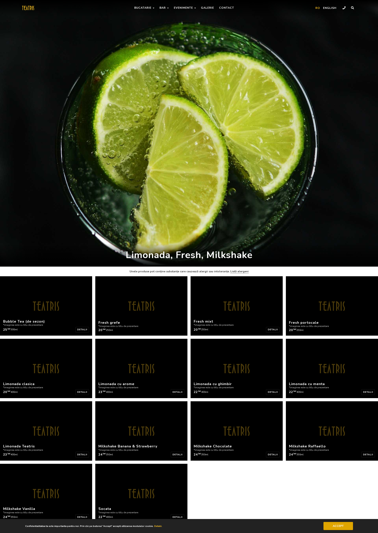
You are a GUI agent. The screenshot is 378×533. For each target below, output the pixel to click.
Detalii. (158, 526)
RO (317, 8)
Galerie (207, 8)
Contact (226, 8)
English (329, 8)
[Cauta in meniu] (352, 8)
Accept (338, 526)
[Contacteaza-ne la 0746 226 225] (344, 8)
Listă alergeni (239, 271)
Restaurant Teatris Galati (34, 8)
